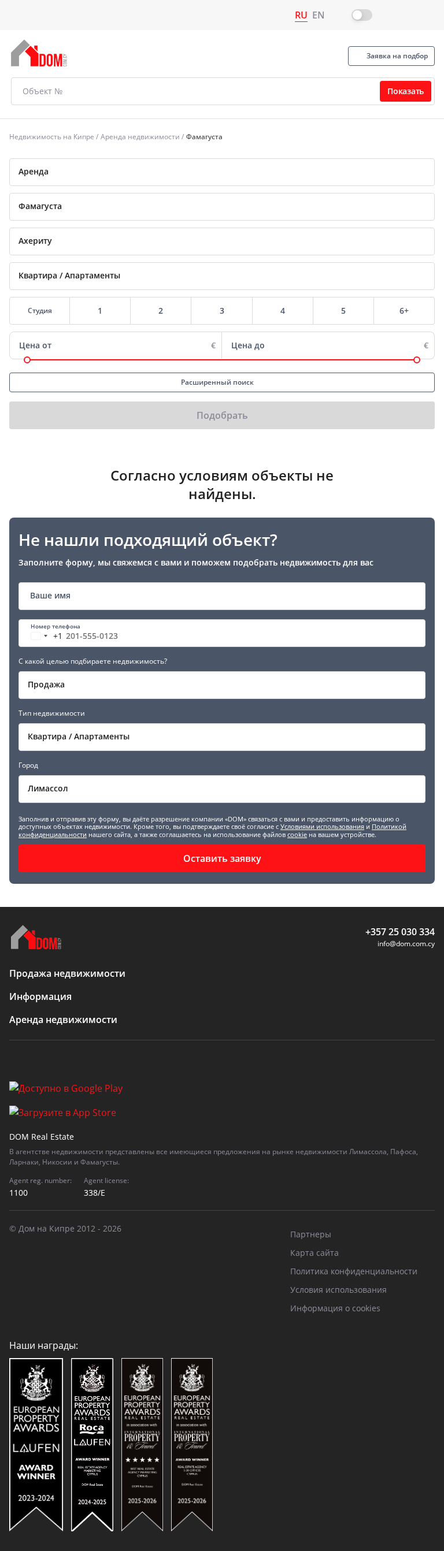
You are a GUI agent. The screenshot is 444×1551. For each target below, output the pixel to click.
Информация (40, 996)
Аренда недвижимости (140, 137)
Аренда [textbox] (33, 171)
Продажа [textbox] (46, 684)
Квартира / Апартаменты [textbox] (79, 736)
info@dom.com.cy (406, 944)
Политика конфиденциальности (353, 1271)
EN (318, 15)
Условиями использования (322, 826)
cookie (297, 834)
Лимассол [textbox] (48, 788)
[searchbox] (239, 206)
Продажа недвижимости (67, 973)
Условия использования (338, 1289)
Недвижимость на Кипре (51, 137)
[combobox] (222, 172)
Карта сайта (314, 1252)
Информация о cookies (335, 1308)
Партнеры (310, 1234)
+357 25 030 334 (400, 931)
